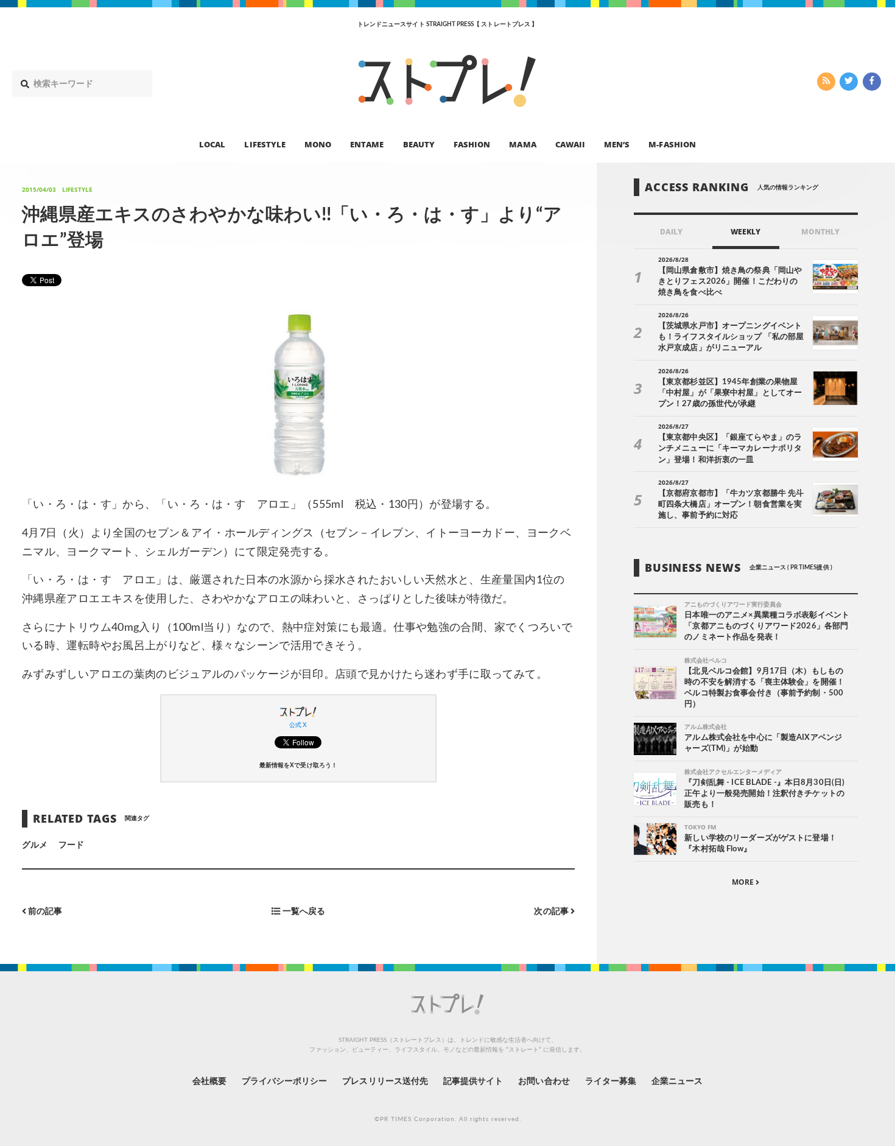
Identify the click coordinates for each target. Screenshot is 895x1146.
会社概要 (209, 1081)
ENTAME (367, 143)
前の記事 (44, 911)
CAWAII (570, 143)
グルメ (34, 845)
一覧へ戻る (302, 911)
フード (71, 845)
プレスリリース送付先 (385, 1081)
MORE (744, 882)
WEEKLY (745, 232)
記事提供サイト (473, 1081)
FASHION (472, 143)
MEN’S (617, 143)
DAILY (671, 232)
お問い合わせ (543, 1081)
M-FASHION (671, 143)
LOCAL (212, 143)
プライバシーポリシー (285, 1081)
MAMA (522, 143)
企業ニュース (677, 1081)
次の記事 (552, 911)
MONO (317, 143)
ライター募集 (610, 1081)
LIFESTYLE (264, 143)
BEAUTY (419, 143)
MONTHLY (820, 232)
